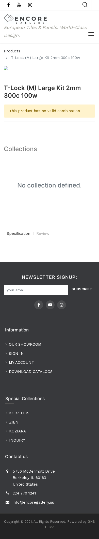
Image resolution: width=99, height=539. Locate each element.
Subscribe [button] (82, 289)
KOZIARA (17, 431)
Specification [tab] (18, 233)
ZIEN (14, 422)
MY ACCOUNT (22, 362)
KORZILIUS (19, 413)
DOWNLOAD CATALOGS (31, 371)
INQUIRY (17, 440)
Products (12, 51)
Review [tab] (43, 233)
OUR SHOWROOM (25, 344)
